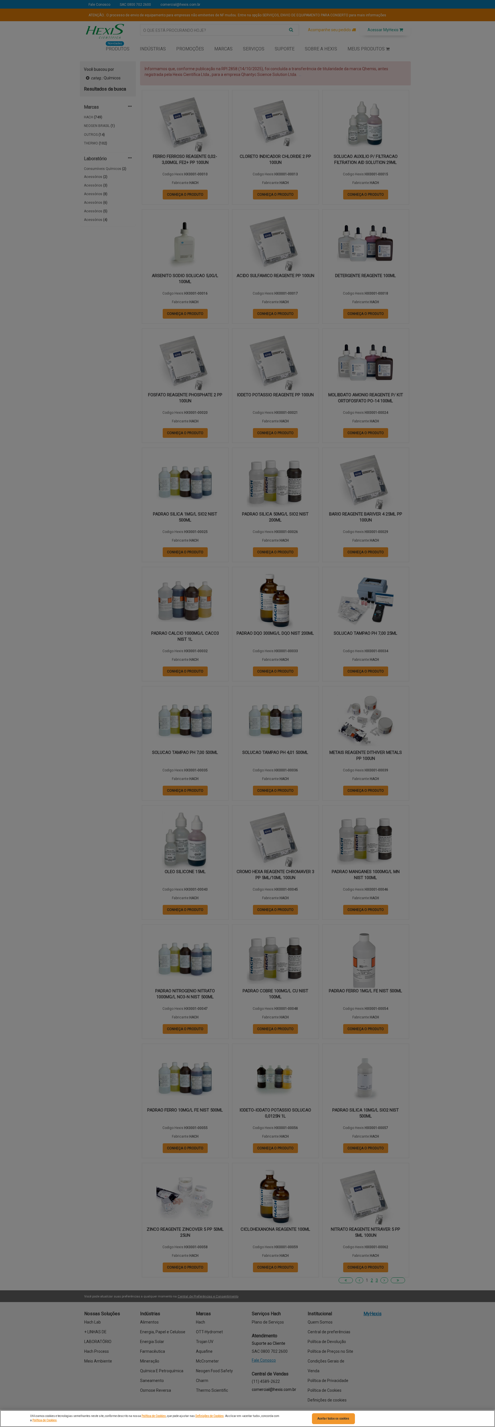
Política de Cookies (154, 1416)
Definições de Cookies (209, 1416)
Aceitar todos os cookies (333, 1418)
